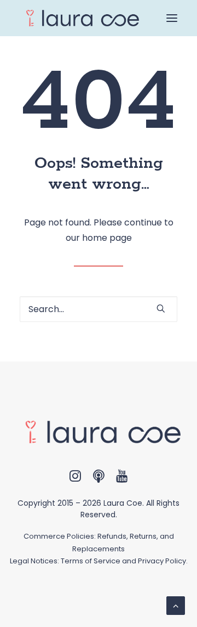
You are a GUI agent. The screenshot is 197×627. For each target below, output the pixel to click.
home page (107, 237)
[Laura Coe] (79, 18)
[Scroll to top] (175, 604)
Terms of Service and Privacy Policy (123, 561)
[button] (172, 18)
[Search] (98, 309)
